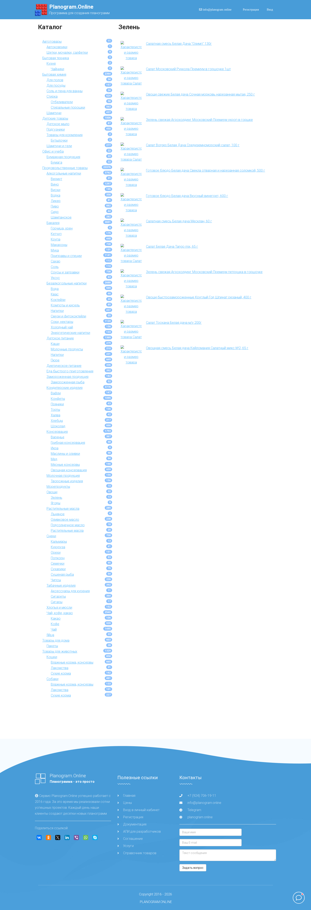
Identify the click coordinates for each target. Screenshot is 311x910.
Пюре (55, 360)
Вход (270, 9)
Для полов (55, 80)
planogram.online (200, 817)
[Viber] (76, 837)
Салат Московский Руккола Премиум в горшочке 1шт (188, 69)
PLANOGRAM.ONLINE (156, 902)
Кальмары (59, 542)
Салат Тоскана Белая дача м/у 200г (174, 323)
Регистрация (251, 9)
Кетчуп (56, 234)
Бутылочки (59, 140)
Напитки (57, 311)
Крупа (55, 239)
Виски (55, 190)
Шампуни (54, 113)
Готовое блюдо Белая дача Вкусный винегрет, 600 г (187, 196)
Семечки (57, 564)
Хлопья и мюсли (59, 607)
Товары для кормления (65, 135)
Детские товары (55, 118)
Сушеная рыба (62, 575)
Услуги (128, 846)
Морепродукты (58, 487)
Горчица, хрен (62, 228)
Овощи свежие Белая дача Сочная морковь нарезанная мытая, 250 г (200, 94)
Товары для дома (55, 640)
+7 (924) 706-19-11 (201, 796)
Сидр (55, 212)
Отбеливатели (62, 102)
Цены (127, 803)
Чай (54, 629)
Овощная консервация (69, 470)
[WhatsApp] (85, 837)
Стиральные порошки (68, 107)
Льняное (58, 514)
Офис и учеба (53, 151)
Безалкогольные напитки (67, 283)
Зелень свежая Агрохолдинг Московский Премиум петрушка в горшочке (204, 272)
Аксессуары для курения (70, 591)
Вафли (56, 393)
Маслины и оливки (65, 454)
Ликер (56, 201)
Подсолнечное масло (68, 525)
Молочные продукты (67, 349)
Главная (129, 796)
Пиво (55, 206)
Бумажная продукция (63, 157)
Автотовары (52, 42)
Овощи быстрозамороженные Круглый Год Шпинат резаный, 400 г (198, 297)
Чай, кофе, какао (60, 613)
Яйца (50, 635)
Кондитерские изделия (65, 388)
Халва (55, 415)
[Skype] (95, 837)
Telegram (194, 810)
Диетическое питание (64, 366)
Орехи (56, 553)
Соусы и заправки (65, 272)
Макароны (59, 245)
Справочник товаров (139, 853)
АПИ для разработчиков (142, 831)
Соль (55, 267)
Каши (55, 344)
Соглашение (133, 839)
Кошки (52, 657)
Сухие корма (61, 673)
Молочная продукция (63, 476)
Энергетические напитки (70, 333)
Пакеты (52, 646)
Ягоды (55, 503)
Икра (54, 448)
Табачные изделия (61, 585)
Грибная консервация (68, 443)
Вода (55, 289)
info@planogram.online (218, 9)
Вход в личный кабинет (141, 810)
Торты (55, 410)
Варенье (57, 437)
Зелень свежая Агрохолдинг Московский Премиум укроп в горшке (199, 120)
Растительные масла (63, 509)
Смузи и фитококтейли (68, 316)
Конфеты (58, 399)
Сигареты (58, 596)
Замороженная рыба (67, 382)
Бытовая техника (55, 58)
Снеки (51, 536)
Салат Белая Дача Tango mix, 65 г (172, 247)
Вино (55, 184)
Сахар (55, 261)
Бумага (56, 162)
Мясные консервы (65, 465)
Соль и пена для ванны (65, 91)
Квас (55, 294)
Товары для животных (59, 651)
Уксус (55, 278)
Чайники (57, 69)
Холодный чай (62, 327)
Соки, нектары (62, 322)
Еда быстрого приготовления (70, 371)
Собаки (52, 679)
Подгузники (56, 129)
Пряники (57, 404)
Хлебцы (57, 421)
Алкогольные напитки (64, 173)
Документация (134, 824)
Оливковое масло (65, 520)
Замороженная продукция (67, 377)
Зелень (56, 498)
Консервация (57, 432)
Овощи (52, 492)
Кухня (51, 63)
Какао (56, 618)
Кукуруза (58, 547)
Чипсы (56, 580)
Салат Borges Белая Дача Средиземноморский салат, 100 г (192, 145)
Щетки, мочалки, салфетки (67, 53)
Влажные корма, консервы (72, 662)
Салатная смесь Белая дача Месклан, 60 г (179, 221)
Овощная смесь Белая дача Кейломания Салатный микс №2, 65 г (197, 348)
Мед (54, 459)
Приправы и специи (66, 256)
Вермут (56, 179)
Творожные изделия (67, 481)
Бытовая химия (54, 74)
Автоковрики (57, 47)
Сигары (56, 602)
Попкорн (58, 558)
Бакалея (53, 223)
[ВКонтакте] (39, 837)
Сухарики (58, 569)
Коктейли (58, 300)
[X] (58, 837)
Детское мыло (58, 124)
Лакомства (59, 668)
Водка (55, 195)
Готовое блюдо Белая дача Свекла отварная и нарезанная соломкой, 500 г (205, 170)
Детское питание (60, 338)
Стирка (52, 96)
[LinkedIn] (67, 837)
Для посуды (56, 85)
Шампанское (61, 217)
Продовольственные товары (65, 168)
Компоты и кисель (65, 305)
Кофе (55, 624)
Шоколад (58, 426)
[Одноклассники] (48, 837)
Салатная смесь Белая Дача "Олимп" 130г (179, 44)
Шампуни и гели (59, 146)
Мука (55, 250)
